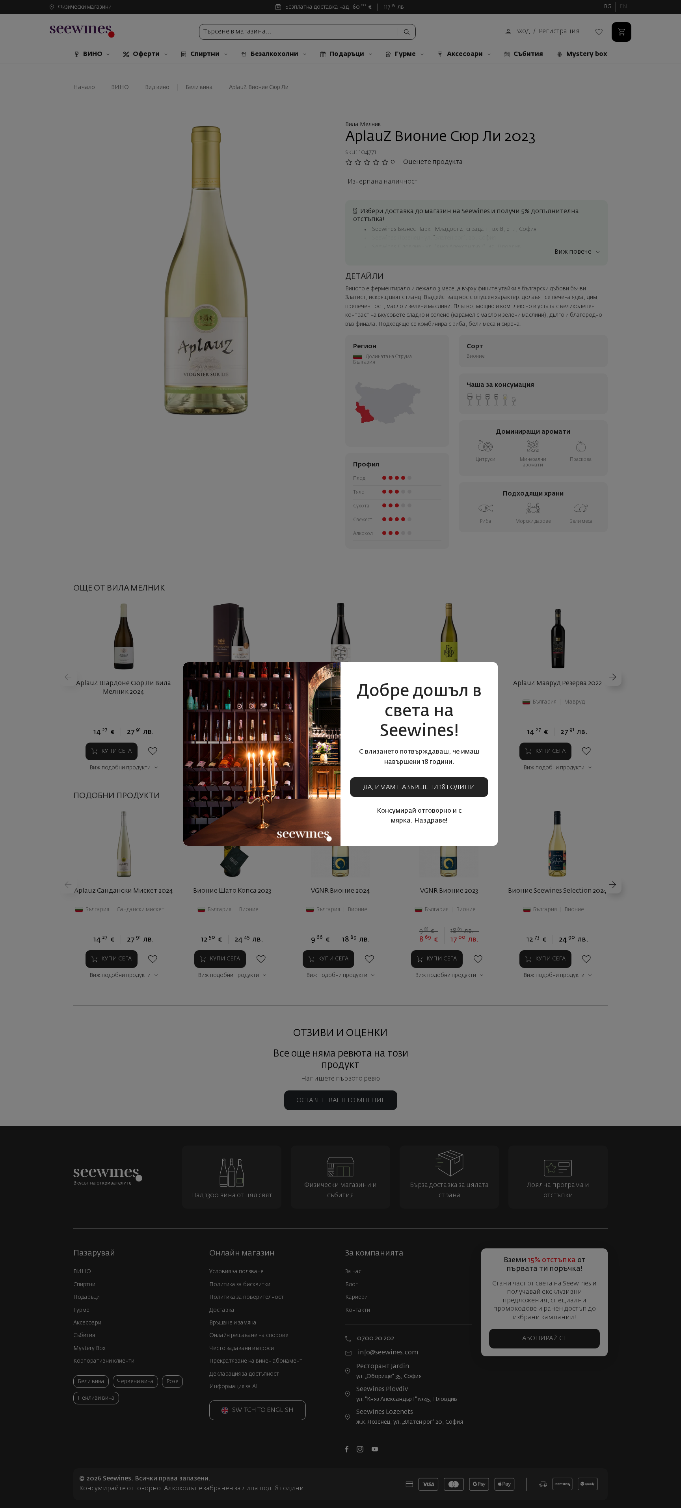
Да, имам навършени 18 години (419, 787)
